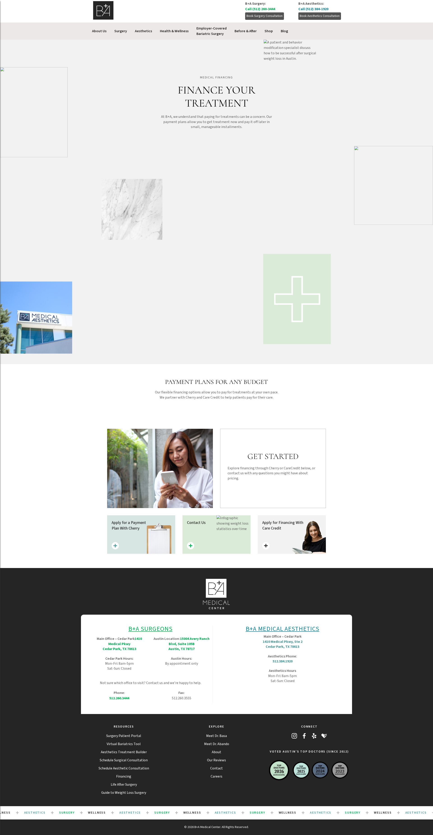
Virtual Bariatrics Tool (124, 743)
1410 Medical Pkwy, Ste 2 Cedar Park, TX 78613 (282, 644)
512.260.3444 (119, 698)
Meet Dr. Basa (216, 735)
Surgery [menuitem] (120, 31)
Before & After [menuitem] (246, 31)
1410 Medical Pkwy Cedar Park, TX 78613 (122, 643)
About (216, 752)
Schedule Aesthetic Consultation (124, 768)
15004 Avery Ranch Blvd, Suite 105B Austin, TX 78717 (189, 643)
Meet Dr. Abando (216, 743)
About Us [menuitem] (99, 31)
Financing (123, 776)
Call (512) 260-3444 (260, 9)
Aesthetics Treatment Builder (124, 752)
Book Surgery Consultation (264, 16)
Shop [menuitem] (269, 31)
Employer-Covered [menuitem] (211, 31)
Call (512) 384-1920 (313, 9)
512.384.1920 (283, 661)
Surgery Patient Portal (123, 735)
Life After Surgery (124, 784)
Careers (216, 776)
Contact (216, 768)
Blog (284, 31)
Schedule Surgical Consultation (124, 760)
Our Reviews (216, 760)
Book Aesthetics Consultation (320, 16)
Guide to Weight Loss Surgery (123, 792)
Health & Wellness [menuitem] (174, 31)
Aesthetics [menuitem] (143, 31)
